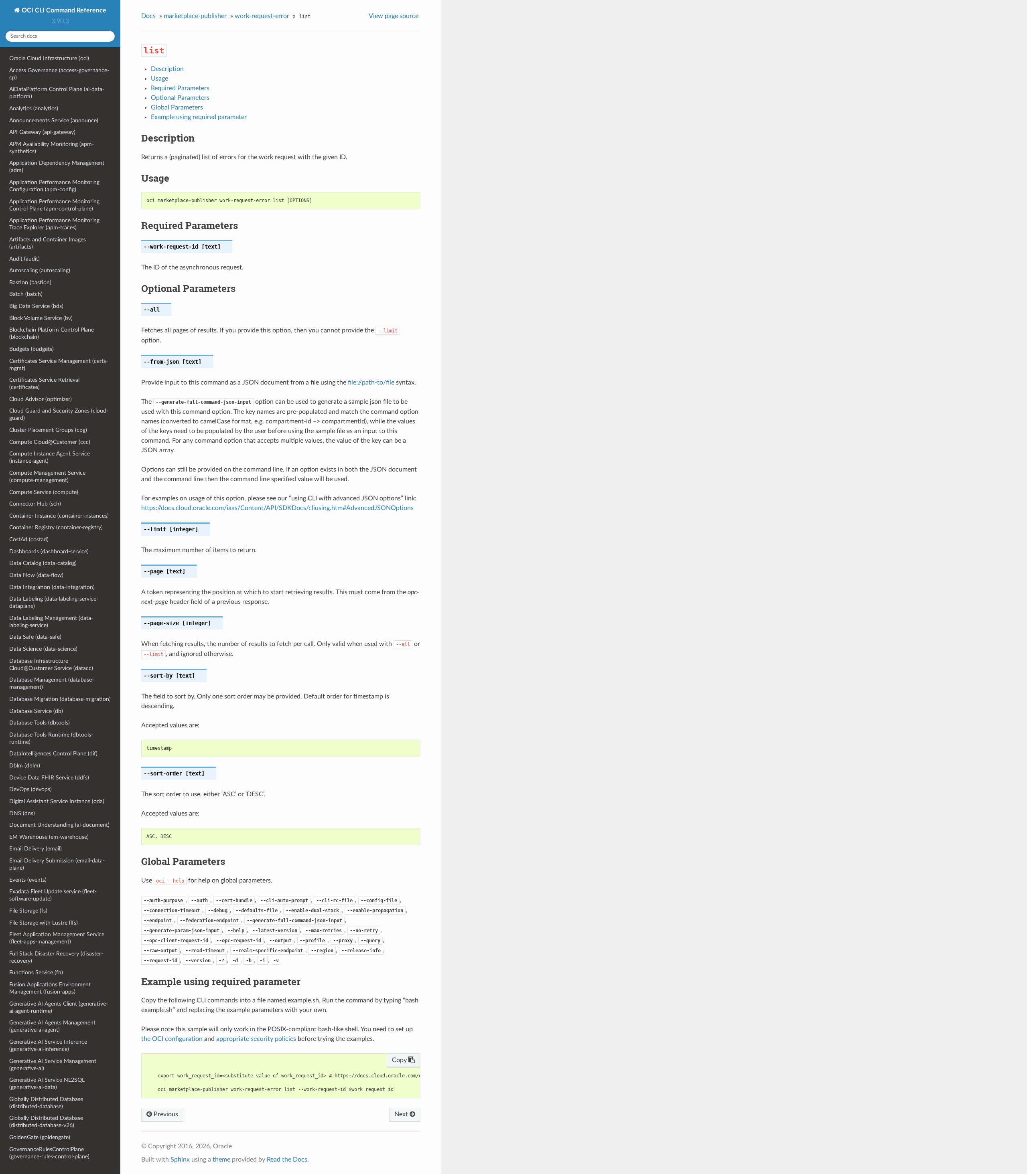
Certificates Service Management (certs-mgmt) (58, 364)
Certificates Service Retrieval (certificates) (44, 383)
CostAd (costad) (29, 539)
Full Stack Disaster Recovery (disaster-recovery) (56, 957)
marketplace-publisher (195, 16)
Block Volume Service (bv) (41, 318)
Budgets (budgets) (31, 349)
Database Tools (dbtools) (39, 723)
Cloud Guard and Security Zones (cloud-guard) (58, 414)
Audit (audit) (24, 259)
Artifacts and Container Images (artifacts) (47, 243)
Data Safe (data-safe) (35, 637)
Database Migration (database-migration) (60, 699)
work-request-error (262, 16)
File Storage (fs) (28, 911)
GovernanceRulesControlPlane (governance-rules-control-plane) (49, 1153)
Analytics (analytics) (33, 108)
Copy (400, 1060)
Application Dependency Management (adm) (56, 166)
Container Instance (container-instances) (59, 516)
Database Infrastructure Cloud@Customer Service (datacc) (51, 664)
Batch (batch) (26, 294)
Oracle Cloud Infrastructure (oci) (49, 58)
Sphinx (180, 1159)
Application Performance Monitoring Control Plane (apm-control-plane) (54, 205)
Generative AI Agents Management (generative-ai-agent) (52, 1026)
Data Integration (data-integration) (52, 587)
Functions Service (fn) (36, 973)
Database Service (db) (36, 711)
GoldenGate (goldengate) (39, 1137)
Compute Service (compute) (43, 492)
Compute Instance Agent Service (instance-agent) (49, 457)
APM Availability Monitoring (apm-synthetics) (51, 147)
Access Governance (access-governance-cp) (59, 74)
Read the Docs (287, 1159)
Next (402, 1114)
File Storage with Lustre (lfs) (43, 923)
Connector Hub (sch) (35, 504)
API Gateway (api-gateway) (42, 132)
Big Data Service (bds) (36, 306)
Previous (165, 1114)
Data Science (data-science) (43, 649)
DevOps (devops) (30, 789)
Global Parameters (177, 107)
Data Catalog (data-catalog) (43, 563)
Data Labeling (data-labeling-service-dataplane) (53, 602)
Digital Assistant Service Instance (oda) (56, 801)
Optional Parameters (180, 98)
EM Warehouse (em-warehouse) (49, 837)
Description (167, 69)
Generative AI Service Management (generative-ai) (52, 1064)
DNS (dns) (22, 813)
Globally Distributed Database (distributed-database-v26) (46, 1121)
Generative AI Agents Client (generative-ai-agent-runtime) (58, 1007)
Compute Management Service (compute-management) (47, 476)
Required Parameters (180, 88)
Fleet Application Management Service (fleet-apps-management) (56, 938)
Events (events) (28, 880)
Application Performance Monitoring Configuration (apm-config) (54, 185)
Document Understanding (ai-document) (59, 825)
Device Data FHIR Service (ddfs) (49, 778)
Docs (148, 16)
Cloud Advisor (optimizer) (40, 399)
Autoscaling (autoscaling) (39, 270)
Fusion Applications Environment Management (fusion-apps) (50, 988)
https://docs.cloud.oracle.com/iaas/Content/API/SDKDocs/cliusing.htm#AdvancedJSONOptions (277, 508)
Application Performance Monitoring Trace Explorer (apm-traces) (54, 224)
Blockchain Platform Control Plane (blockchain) (51, 333)
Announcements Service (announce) (53, 120)
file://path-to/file (371, 382)
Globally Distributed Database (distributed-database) (46, 1102)
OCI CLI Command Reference (63, 10)
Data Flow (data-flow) (36, 575)
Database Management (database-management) (51, 683)
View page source (393, 16)
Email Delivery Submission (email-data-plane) (57, 864)
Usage (159, 78)
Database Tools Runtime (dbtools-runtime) (51, 738)
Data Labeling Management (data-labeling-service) (51, 621)
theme (221, 1159)
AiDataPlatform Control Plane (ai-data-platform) (56, 92)
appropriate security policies (256, 1039)
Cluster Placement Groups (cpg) (48, 430)
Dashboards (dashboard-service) (49, 552)
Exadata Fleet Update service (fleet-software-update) (53, 895)
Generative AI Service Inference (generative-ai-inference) (48, 1045)
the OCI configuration (172, 1039)
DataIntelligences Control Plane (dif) (53, 754)
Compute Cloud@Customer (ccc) (49, 442)
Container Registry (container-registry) (56, 527)
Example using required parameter (199, 117)
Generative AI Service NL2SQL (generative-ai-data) (47, 1083)
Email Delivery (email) (35, 849)
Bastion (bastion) (30, 282)
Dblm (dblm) (24, 766)
